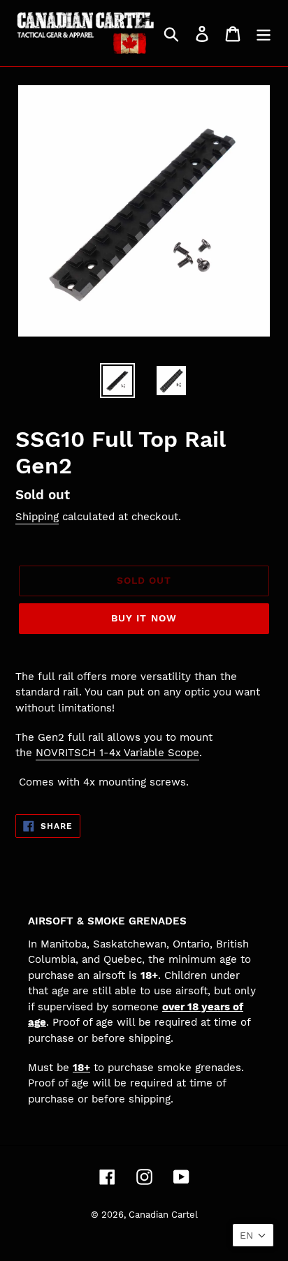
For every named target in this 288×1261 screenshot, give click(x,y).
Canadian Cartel (163, 1214)
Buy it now (144, 618)
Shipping (37, 516)
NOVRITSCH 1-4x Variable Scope (117, 752)
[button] (253, 1235)
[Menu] (263, 33)
